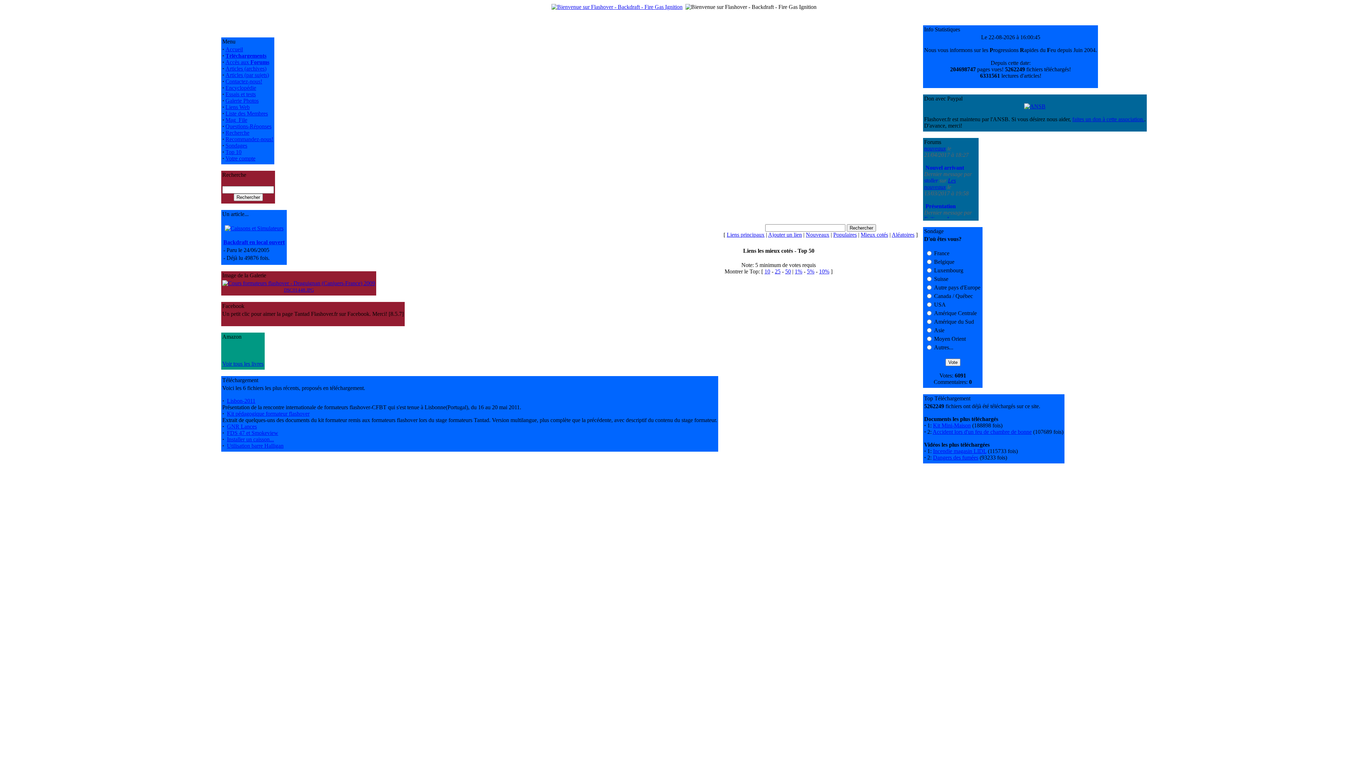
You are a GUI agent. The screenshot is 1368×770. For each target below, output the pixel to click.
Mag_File (236, 120)
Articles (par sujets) (247, 75)
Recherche (237, 133)
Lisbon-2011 (241, 401)
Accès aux (247, 62)
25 (778, 271)
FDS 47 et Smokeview (252, 433)
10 (767, 271)
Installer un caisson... (250, 439)
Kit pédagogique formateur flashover (268, 414)
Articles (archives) (246, 69)
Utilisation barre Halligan (255, 446)
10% (824, 271)
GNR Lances (242, 426)
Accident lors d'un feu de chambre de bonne (982, 432)
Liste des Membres (247, 114)
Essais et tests (241, 94)
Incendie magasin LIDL (959, 451)
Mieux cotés (874, 235)
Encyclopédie (241, 88)
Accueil (234, 49)
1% (798, 271)
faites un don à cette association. (1108, 119)
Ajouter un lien (785, 235)
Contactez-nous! (244, 81)
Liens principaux (746, 235)
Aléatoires (903, 235)
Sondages (236, 146)
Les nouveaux (940, 162)
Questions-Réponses (248, 126)
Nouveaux (817, 235)
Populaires (845, 235)
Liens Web (238, 107)
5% (810, 271)
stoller (931, 159)
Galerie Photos (242, 101)
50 (788, 271)
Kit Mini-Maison (952, 425)
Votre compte (240, 158)
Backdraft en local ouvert (254, 242)
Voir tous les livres (243, 364)
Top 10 (234, 152)
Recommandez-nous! (249, 139)
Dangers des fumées (955, 458)
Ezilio (931, 198)
